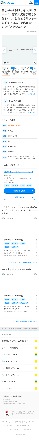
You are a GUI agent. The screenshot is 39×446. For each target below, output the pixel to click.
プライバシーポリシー (22, 425)
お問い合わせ (19, 422)
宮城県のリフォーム (21, 328)
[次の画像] (35, 50)
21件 (30, 178)
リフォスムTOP (7, 328)
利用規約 (9, 425)
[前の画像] (4, 50)
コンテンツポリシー (14, 429)
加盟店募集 (27, 429)
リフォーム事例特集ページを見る (24, 321)
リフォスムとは (7, 334)
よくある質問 (30, 422)
